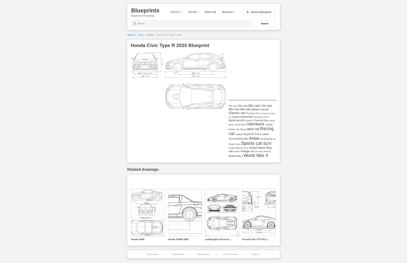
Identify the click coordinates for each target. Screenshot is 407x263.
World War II (256, 155)
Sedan (254, 138)
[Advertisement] (252, 71)
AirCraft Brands (204, 254)
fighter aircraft (236, 120)
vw (256, 151)
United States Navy (260, 147)
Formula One (261, 120)
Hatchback (255, 124)
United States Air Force (238, 148)
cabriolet (264, 109)
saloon (265, 134)
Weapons (227, 12)
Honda (150, 35)
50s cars (243, 106)
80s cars (234, 109)
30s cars (233, 106)
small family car (268, 139)
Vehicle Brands (152, 254)
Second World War (238, 139)
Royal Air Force (252, 134)
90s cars (245, 109)
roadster (239, 134)
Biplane (255, 109)
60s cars (254, 105)
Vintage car (247, 151)
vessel (237, 151)
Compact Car (253, 113)
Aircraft (192, 12)
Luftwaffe (269, 125)
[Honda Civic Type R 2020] (178, 82)
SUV (267, 143)
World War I (236, 156)
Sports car (251, 143)
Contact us (256, 254)
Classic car (237, 113)
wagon (260, 151)
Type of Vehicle (178, 254)
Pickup (243, 129)
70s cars (266, 105)
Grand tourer (240, 125)
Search (264, 23)
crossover (246, 116)
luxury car (234, 129)
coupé (235, 116)
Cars (141, 35)
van (231, 151)
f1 (268, 117)
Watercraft (210, 12)
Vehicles (175, 12)
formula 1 (249, 120)
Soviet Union (234, 144)
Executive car (259, 117)
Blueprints (145, 10)
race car (253, 129)
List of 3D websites (230, 254)
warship (267, 151)
